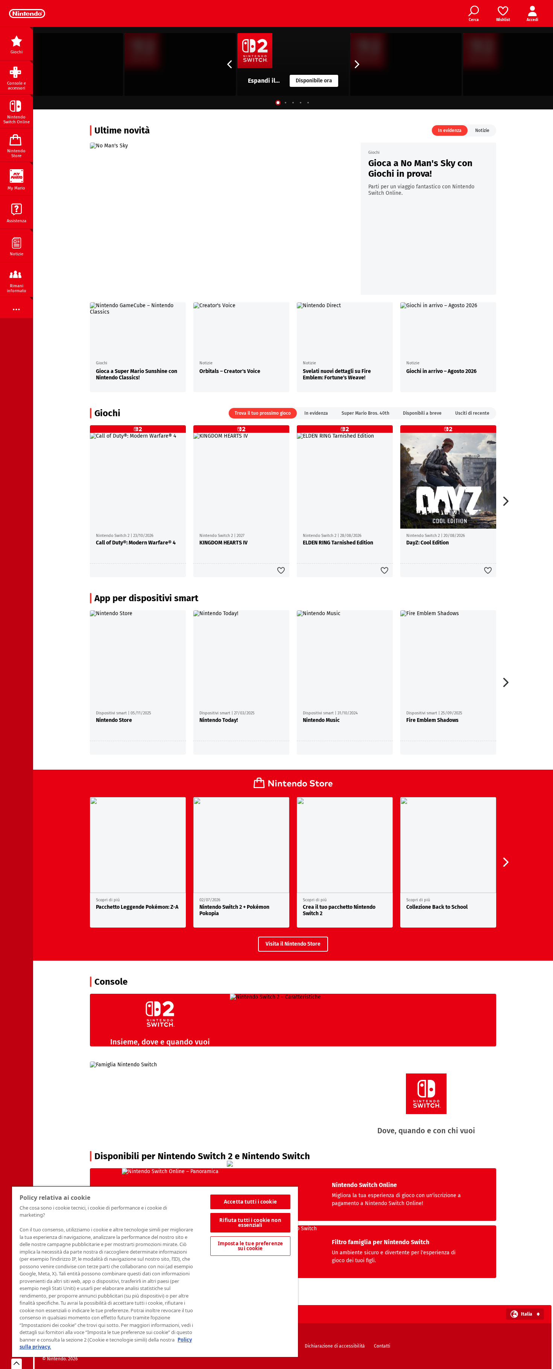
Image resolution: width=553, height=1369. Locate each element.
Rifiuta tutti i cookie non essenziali (250, 1222)
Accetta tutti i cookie (250, 1201)
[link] (27, 13)
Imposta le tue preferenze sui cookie (250, 1246)
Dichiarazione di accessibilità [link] (335, 1346)
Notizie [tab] (482, 130)
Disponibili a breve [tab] (422, 413)
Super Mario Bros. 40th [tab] (365, 413)
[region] (155, 1271)
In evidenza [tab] (450, 130)
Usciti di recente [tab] (472, 413)
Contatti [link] (382, 1346)
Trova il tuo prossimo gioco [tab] (263, 413)
